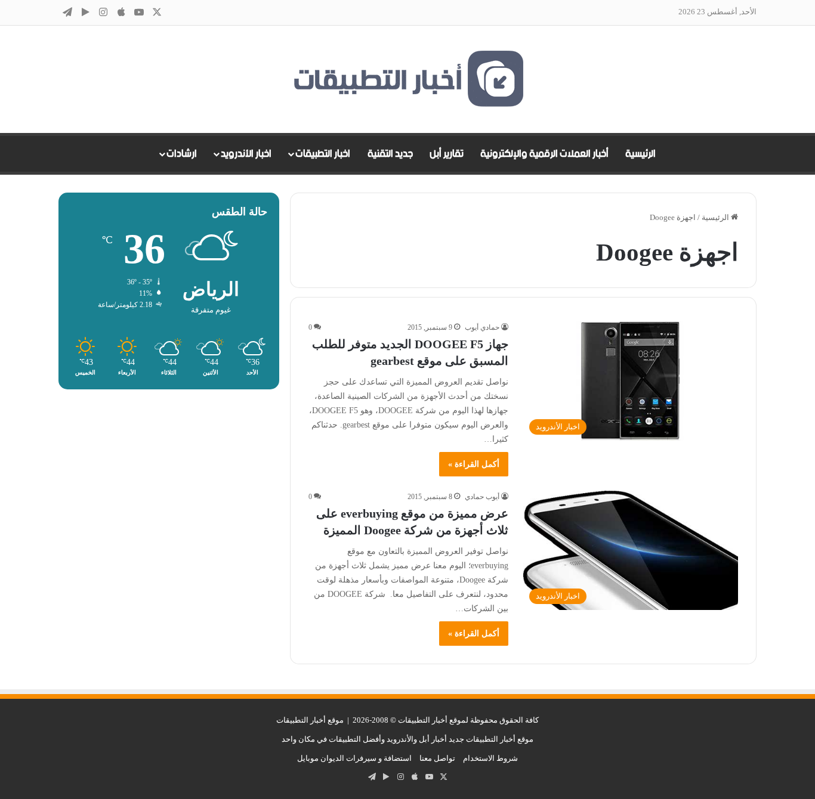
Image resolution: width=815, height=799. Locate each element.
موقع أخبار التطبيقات (310, 720)
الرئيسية (640, 153)
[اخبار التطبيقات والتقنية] (407, 79)
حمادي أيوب (482, 327)
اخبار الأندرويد (246, 153)
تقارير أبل (447, 153)
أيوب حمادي (482, 497)
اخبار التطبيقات (322, 153)
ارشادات (181, 153)
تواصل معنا (437, 758)
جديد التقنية (390, 153)
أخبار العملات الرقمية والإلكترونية (544, 153)
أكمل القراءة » (473, 464)
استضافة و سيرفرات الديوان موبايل (354, 758)
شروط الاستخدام (490, 758)
